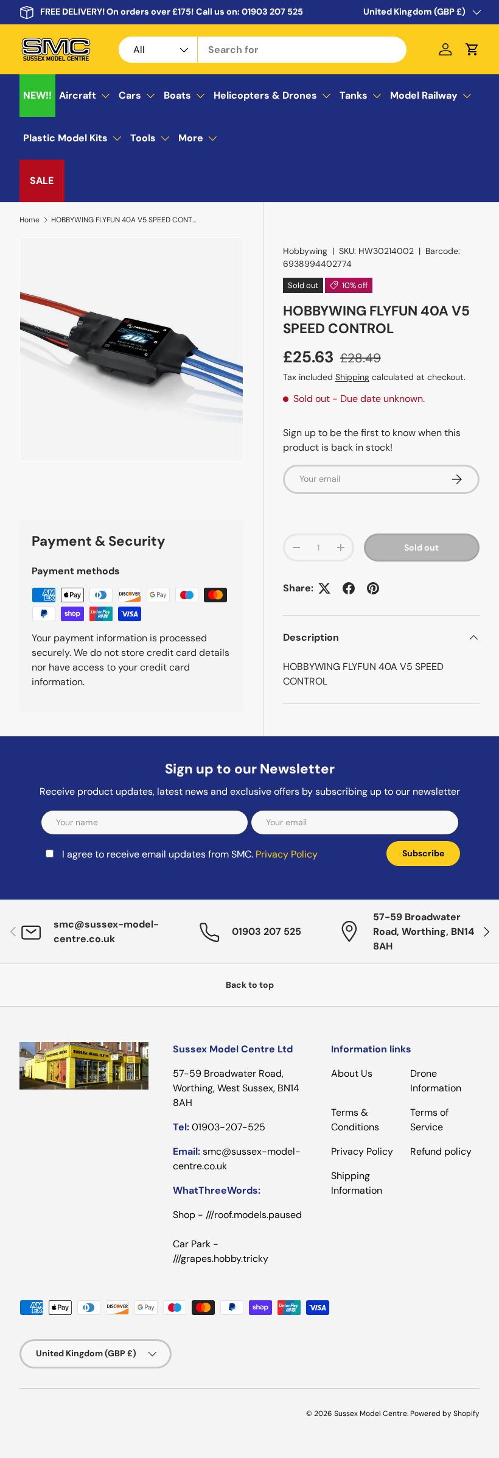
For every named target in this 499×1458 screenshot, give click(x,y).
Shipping (352, 377)
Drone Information (435, 1080)
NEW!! (37, 95)
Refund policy (441, 1151)
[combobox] (263, 50)
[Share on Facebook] (349, 588)
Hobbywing (305, 250)
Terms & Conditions (355, 1119)
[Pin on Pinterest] (373, 588)
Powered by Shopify (445, 1413)
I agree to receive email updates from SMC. (190, 854)
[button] (472, 49)
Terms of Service (429, 1119)
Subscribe (423, 853)
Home (29, 220)
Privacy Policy (287, 854)
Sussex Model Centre (370, 1413)
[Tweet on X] (324, 588)
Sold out (421, 547)
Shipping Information (356, 1183)
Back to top (250, 984)
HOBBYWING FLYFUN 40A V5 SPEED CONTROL (124, 220)
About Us (351, 1073)
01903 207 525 (272, 11)
